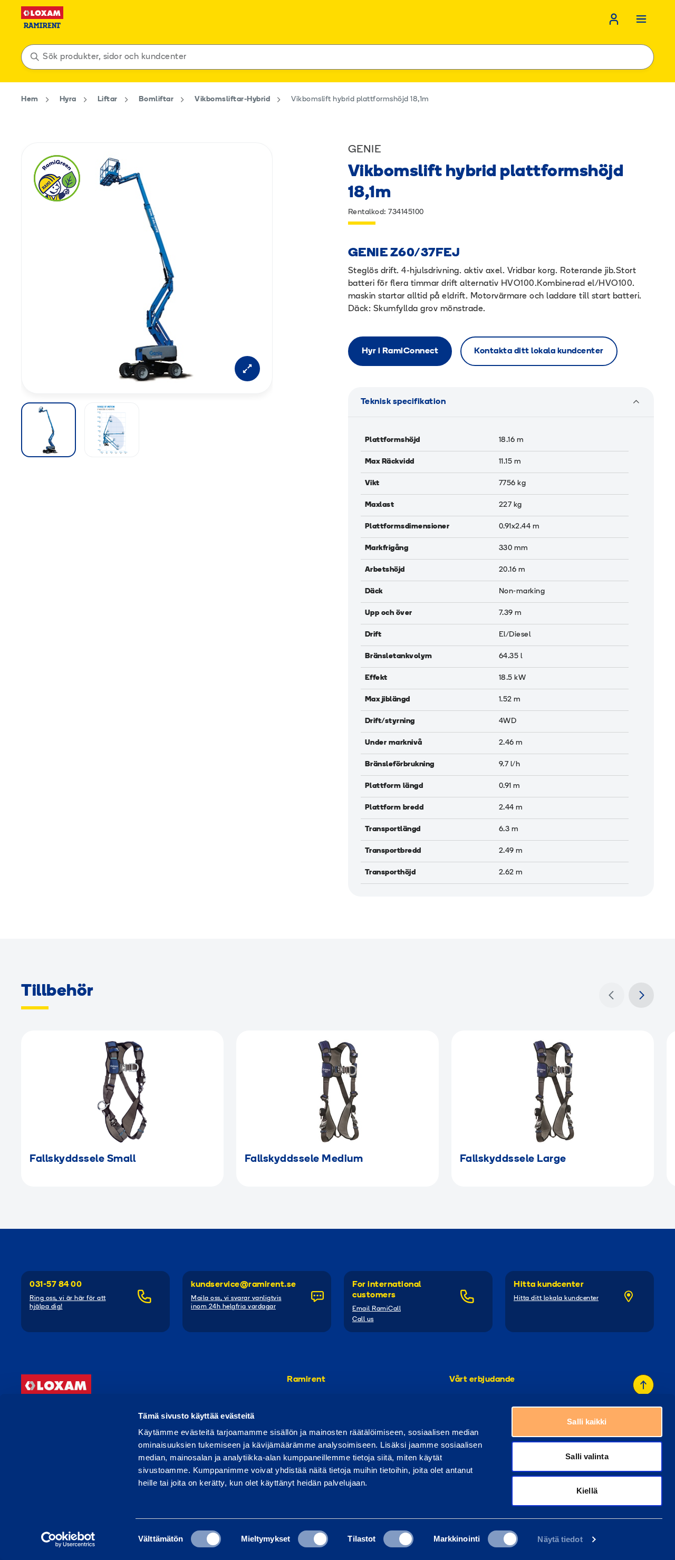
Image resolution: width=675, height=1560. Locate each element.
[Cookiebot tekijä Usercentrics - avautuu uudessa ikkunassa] (68, 1539)
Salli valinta (586, 1456)
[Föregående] (611, 995)
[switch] (313, 1538)
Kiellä (586, 1490)
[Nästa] (641, 995)
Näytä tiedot (559, 1539)
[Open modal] (247, 368)
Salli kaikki (586, 1421)
